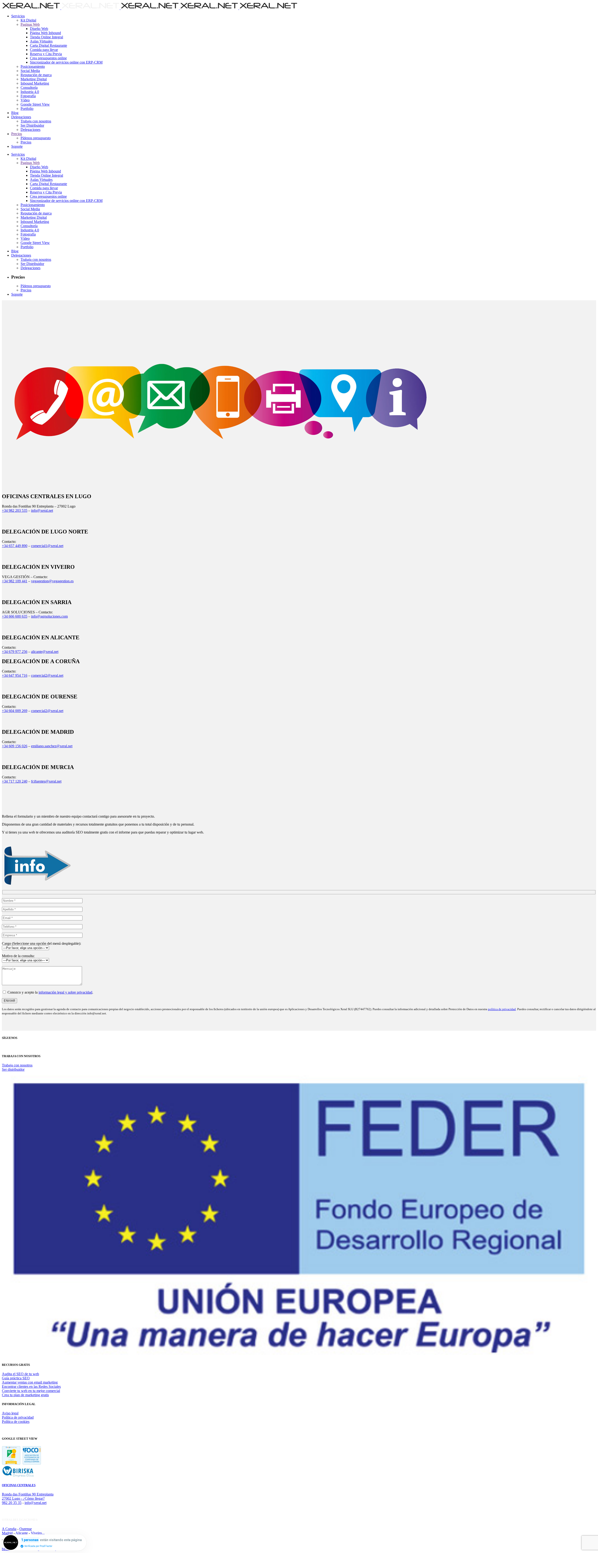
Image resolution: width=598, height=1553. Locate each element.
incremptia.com (56, 1549)
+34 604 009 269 (14, 711)
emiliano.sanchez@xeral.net (51, 746)
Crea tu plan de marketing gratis (25, 1395)
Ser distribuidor (13, 1069)
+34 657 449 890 (14, 546)
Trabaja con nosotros (17, 1065)
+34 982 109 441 (14, 581)
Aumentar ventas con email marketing (30, 1382)
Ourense (25, 1529)
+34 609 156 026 (14, 746)
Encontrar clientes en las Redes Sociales (31, 1386)
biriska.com (10, 1549)
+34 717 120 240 (14, 781)
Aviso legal (10, 1413)
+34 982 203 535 (14, 510)
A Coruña (9, 1529)
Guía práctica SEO (16, 1378)
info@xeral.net (42, 510)
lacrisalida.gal (32, 1549)
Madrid (7, 1533)
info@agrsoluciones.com (49, 616)
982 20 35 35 (11, 1503)
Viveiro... (38, 1533)
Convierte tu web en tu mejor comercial (31, 1391)
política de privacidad (502, 1009)
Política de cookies (15, 1422)
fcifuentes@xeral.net (46, 781)
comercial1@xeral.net (47, 546)
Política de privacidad (18, 1417)
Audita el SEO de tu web (20, 1374)
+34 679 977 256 (14, 652)
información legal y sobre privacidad (65, 992)
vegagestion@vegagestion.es (52, 581)
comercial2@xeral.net (47, 675)
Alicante (21, 1533)
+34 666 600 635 (14, 616)
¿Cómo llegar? (34, 1498)
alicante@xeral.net (44, 652)
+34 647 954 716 (14, 675)
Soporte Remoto (61, 1541)
